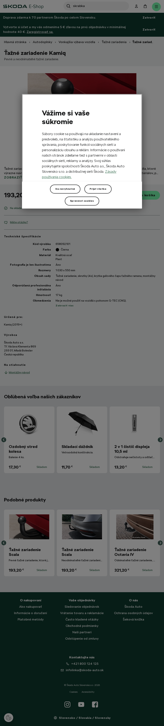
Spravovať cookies (82, 200)
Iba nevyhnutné (65, 188)
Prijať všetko (98, 188)
